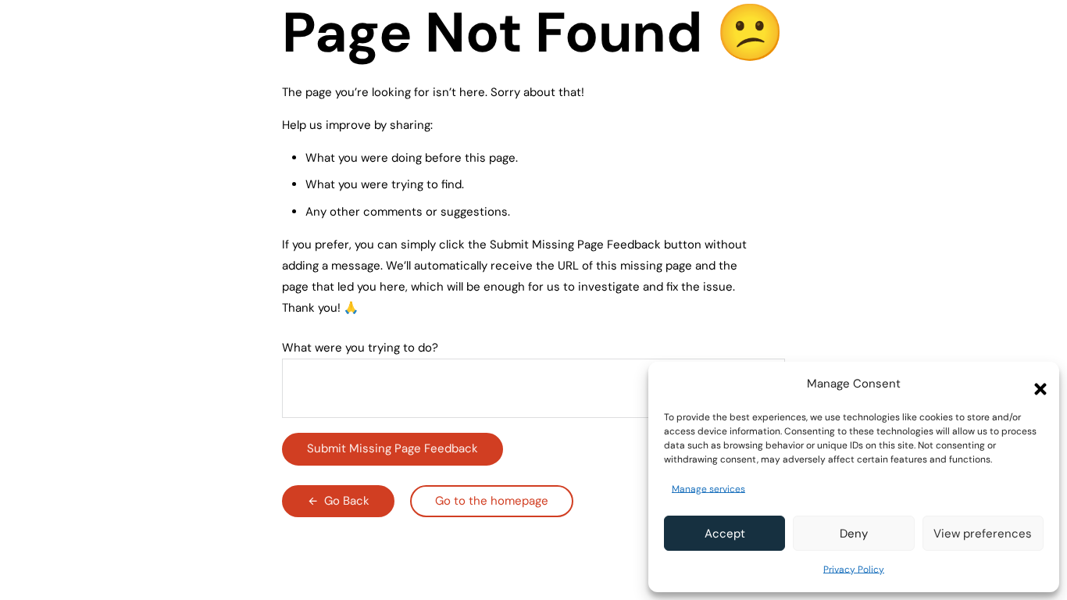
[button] (1036, 384)
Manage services (708, 489)
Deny (854, 533)
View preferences (982, 533)
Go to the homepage (491, 501)
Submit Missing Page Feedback (392, 448)
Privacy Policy (853, 569)
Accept (725, 533)
